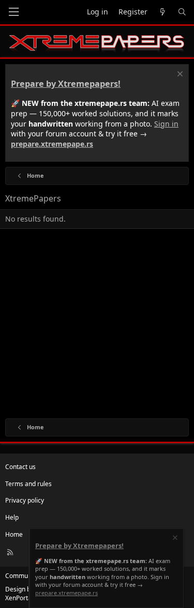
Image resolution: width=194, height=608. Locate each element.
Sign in (166, 124)
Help (12, 517)
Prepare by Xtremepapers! (66, 83)
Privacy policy (24, 500)
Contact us (20, 466)
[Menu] (13, 12)
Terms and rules (28, 483)
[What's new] (162, 12)
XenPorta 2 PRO (27, 598)
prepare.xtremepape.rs (52, 144)
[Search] (182, 12)
